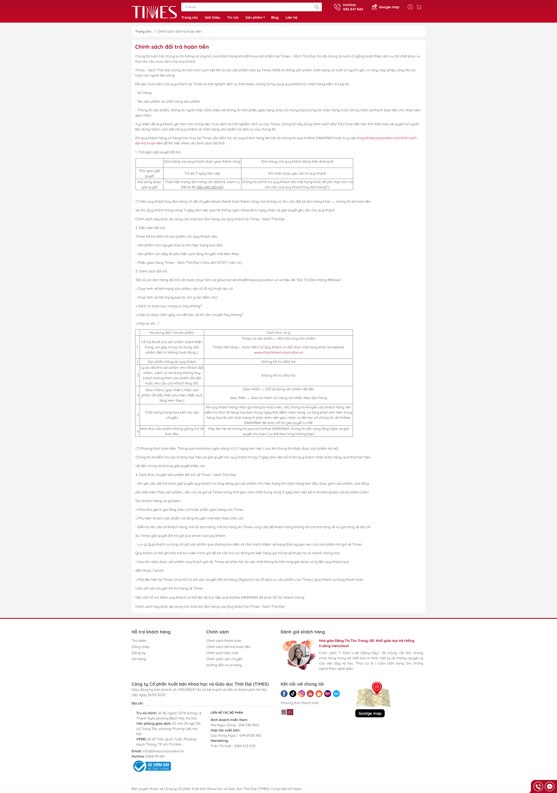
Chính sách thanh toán (224, 640)
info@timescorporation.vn (163, 751)
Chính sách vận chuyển (224, 659)
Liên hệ (291, 17)
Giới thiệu (212, 17)
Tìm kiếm (139, 640)
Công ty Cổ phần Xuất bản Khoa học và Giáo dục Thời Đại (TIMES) (217, 788)
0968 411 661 (155, 756)
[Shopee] (318, 693)
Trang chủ (189, 17)
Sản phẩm (253, 17)
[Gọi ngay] (538, 786)
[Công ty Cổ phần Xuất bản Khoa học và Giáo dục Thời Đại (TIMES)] (154, 12)
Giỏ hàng (139, 659)
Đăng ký (138, 653)
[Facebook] (284, 693)
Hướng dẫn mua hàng (224, 665)
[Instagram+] (301, 693)
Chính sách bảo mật (222, 653)
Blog (274, 17)
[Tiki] (336, 693)
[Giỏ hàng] (419, 7)
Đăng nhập (141, 646)
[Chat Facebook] (549, 786)
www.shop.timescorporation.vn (278, 352)
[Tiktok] (292, 693)
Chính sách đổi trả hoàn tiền (228, 646)
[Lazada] (327, 693)
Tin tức (232, 17)
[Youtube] (310, 693)
